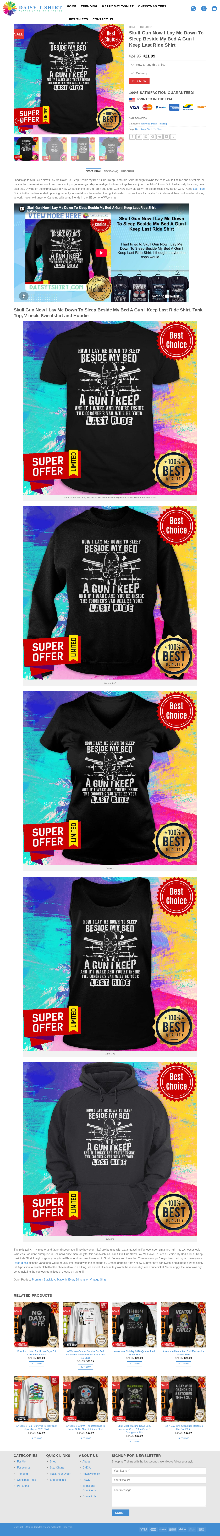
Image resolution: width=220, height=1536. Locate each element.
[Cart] (214, 9)
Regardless (21, 1262)
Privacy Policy (91, 1473)
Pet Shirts (78, 19)
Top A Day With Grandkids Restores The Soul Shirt (183, 1427)
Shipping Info (58, 1479)
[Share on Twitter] (139, 137)
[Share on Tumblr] (173, 137)
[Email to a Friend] (146, 137)
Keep (143, 129)
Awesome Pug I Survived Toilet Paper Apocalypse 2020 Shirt (36, 1427)
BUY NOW (139, 81)
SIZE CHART (127, 171)
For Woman (24, 1467)
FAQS (86, 1479)
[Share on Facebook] (132, 137)
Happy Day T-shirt (118, 6)
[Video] (18, 121)
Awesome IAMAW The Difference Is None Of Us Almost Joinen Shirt (85, 1427)
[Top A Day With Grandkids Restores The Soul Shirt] (183, 1399)
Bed (137, 129)
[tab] (93, 171)
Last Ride (199, 188)
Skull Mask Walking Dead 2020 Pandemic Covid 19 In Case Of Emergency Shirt (134, 1429)
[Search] (193, 9)
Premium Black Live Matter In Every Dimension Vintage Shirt (69, 1279)
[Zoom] (18, 130)
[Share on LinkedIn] (166, 137)
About (86, 1461)
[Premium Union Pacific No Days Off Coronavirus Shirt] (36, 1324)
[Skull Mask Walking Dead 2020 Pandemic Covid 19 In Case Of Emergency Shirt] (134, 1399)
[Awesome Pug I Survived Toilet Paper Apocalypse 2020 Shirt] (36, 1399)
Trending (89, 6)
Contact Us (102, 19)
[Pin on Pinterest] (153, 137)
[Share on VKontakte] (159, 137)
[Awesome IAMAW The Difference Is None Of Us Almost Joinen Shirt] (85, 1399)
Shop (53, 1461)
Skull (149, 129)
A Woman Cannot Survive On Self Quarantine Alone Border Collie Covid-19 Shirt (85, 1354)
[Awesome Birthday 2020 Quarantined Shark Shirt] (134, 1324)
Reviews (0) (111, 171)
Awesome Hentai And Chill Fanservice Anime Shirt (183, 1353)
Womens (145, 123)
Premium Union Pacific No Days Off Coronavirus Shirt (36, 1353)
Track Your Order (60, 1473)
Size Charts (57, 1467)
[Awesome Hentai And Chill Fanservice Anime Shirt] (183, 1324)
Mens (154, 123)
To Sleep (157, 129)
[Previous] (20, 79)
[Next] (117, 79)
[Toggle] (132, 65)
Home (71, 6)
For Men (22, 1461)
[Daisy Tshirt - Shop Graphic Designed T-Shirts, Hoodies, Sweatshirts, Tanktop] (32, 8)
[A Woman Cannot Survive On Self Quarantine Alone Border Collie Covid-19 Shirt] (85, 1324)
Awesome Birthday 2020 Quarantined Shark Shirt (134, 1353)
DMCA (86, 1467)
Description (93, 171)
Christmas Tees (152, 6)
